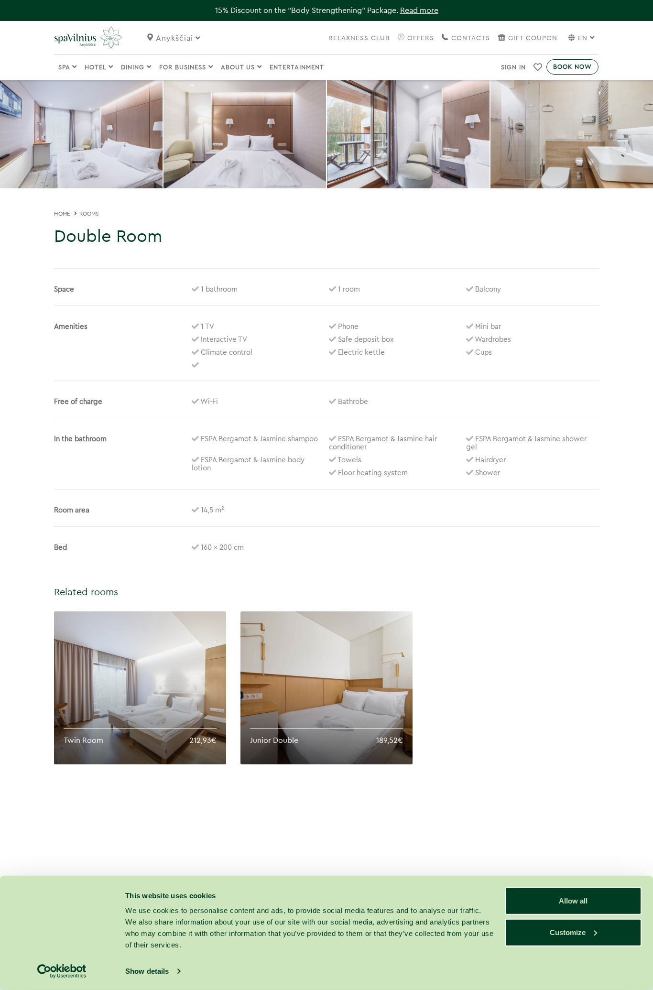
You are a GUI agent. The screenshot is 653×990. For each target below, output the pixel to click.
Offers (419, 38)
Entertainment (297, 67)
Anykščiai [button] (176, 38)
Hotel (97, 67)
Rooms (89, 214)
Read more (419, 10)
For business (183, 67)
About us (239, 67)
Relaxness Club (359, 38)
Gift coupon (532, 38)
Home (62, 214)
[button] (538, 67)
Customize (568, 932)
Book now (572, 67)
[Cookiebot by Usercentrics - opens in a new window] (62, 971)
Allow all (573, 901)
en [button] (583, 38)
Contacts (469, 38)
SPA (65, 67)
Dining (134, 67)
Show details (147, 971)
